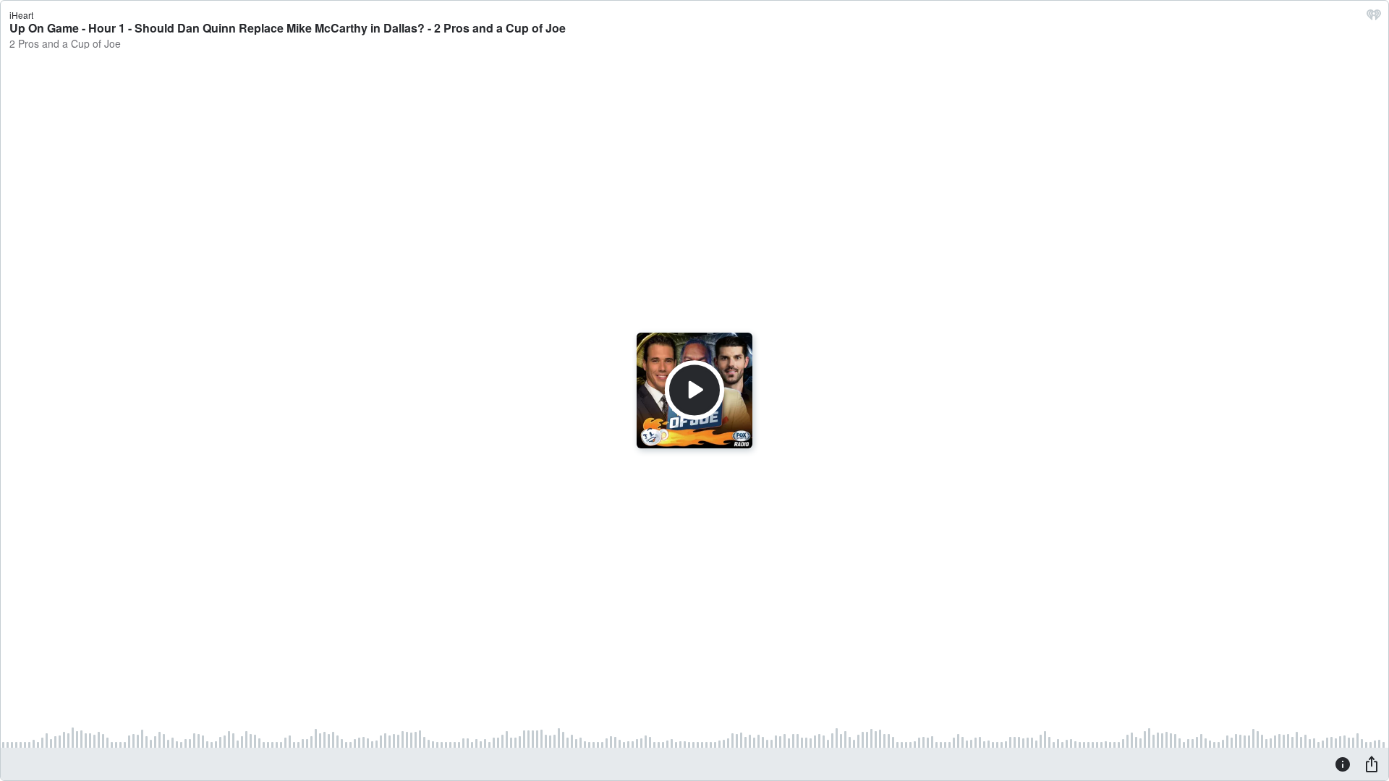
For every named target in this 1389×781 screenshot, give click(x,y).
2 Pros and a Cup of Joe (65, 43)
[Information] (1342, 763)
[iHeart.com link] (1374, 18)
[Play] (694, 390)
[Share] (1371, 763)
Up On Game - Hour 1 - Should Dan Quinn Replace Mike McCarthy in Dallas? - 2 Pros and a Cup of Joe (287, 28)
